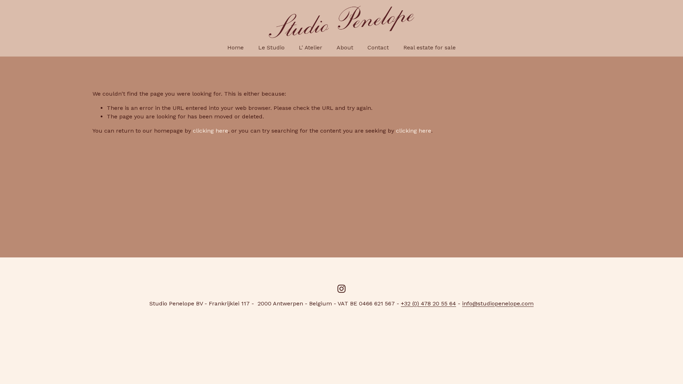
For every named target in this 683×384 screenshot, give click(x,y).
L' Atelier (310, 47)
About (345, 47)
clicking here (210, 130)
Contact (378, 47)
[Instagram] (341, 288)
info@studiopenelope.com (498, 303)
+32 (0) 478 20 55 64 (428, 303)
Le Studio (271, 47)
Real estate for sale (429, 47)
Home (235, 47)
